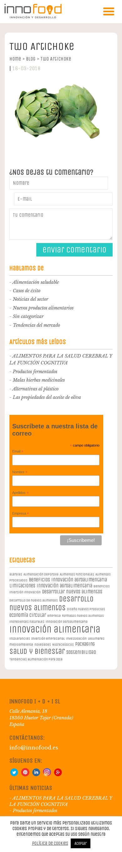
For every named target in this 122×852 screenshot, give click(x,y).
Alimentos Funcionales (77, 574)
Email (17, 451)
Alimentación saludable (36, 282)
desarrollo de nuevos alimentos (33, 600)
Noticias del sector (30, 299)
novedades (42, 645)
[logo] (33, 17)
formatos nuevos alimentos (83, 616)
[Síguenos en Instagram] (47, 775)
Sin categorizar (28, 316)
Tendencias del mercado (36, 325)
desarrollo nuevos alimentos (51, 603)
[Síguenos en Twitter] (14, 775)
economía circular (27, 615)
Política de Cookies (50, 843)
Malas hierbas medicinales (39, 380)
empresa (54, 616)
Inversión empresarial (48, 639)
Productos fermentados (35, 371)
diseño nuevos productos (86, 609)
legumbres (96, 639)
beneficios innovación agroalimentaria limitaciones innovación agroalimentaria (58, 583)
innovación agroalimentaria (67, 622)
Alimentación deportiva (40, 574)
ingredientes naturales (26, 622)
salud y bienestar (37, 651)
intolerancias (19, 639)
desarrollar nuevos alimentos (72, 592)
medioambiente (21, 645)
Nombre (20, 472)
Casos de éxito (26, 291)
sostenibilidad (81, 652)
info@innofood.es (33, 747)
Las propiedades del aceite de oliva (47, 397)
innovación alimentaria (54, 629)
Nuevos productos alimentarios (43, 308)
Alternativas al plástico (35, 389)
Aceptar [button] (80, 843)
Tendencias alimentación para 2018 (35, 659)
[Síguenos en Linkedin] (36, 775)
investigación (76, 639)
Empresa (20, 513)
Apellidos (20, 493)
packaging (85, 644)
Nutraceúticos (63, 645)
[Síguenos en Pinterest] (25, 775)
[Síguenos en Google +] (58, 775)
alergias (15, 574)
